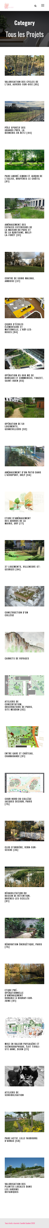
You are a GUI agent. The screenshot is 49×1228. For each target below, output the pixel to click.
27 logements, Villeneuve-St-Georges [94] (23, 568)
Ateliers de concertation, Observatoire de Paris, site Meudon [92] (19, 705)
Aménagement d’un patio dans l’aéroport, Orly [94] (23, 474)
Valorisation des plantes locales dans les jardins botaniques (18, 1188)
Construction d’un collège (16, 614)
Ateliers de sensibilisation (14, 1094)
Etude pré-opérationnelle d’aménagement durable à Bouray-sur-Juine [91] (19, 995)
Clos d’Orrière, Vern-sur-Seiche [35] (21, 849)
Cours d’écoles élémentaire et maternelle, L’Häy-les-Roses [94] (18, 328)
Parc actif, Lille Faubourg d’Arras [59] (21, 1140)
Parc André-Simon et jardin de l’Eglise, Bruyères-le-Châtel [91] (23, 178)
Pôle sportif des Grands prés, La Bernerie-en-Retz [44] (18, 130)
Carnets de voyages (17, 658)
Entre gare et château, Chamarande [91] (19, 755)
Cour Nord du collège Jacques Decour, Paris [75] (18, 801)
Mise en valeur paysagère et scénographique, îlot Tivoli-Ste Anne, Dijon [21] (22, 1046)
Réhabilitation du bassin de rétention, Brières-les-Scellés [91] (17, 897)
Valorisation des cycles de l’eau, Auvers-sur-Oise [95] (22, 83)
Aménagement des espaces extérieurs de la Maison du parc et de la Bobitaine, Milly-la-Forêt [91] (18, 230)
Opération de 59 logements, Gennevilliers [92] (16, 426)
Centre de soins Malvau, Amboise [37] (20, 280)
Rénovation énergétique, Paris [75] (23, 946)
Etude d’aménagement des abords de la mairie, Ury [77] (18, 521)
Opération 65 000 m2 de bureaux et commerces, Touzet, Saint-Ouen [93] (24, 378)
